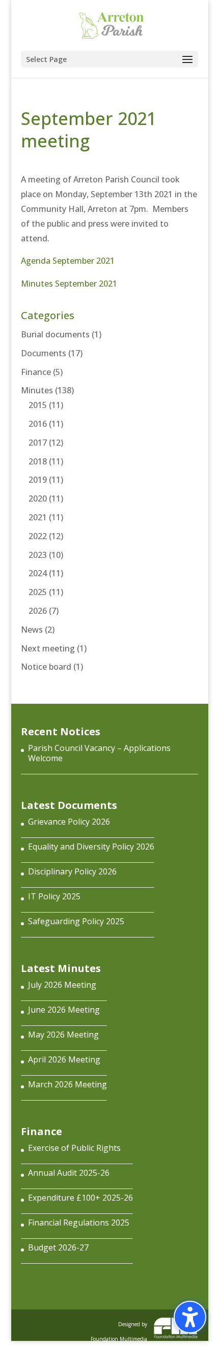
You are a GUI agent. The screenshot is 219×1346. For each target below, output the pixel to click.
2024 (38, 573)
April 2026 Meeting (64, 1059)
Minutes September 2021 (69, 283)
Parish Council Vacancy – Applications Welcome (99, 753)
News (32, 629)
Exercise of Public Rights (74, 1147)
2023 (38, 554)
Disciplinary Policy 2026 (72, 871)
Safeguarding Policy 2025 (76, 921)
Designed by (119, 1329)
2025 (38, 592)
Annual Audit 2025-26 (69, 1172)
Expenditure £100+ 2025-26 (80, 1197)
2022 (38, 536)
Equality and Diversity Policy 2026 (91, 846)
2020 (38, 498)
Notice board (46, 666)
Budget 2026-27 (58, 1247)
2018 (38, 461)
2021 (38, 517)
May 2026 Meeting (63, 1034)
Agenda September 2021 (68, 260)
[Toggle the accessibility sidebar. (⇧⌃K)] (190, 1317)
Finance (36, 372)
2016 (38, 423)
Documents (43, 353)
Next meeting (48, 648)
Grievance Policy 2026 (69, 821)
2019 (38, 479)
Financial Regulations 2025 (78, 1222)
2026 (38, 610)
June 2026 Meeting (64, 1009)
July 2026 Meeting (62, 984)
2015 (38, 405)
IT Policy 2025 (54, 896)
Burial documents (55, 334)
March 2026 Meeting (67, 1084)
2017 (38, 442)
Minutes (37, 390)
